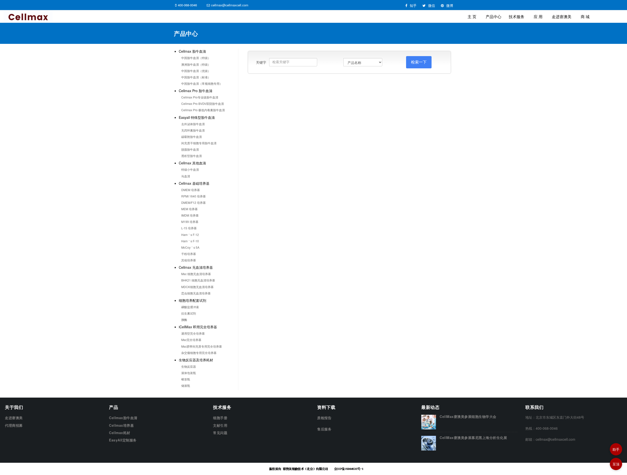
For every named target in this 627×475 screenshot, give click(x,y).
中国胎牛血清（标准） (196, 77)
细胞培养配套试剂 (192, 300)
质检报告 (324, 417)
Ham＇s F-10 (190, 241)
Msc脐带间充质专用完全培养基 (201, 346)
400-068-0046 (187, 5)
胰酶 (184, 319)
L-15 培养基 (189, 228)
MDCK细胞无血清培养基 (197, 287)
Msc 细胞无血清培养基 (196, 274)
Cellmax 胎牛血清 (192, 51)
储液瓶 (185, 385)
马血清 (185, 176)
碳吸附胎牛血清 (191, 136)
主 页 (472, 16)
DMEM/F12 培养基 (193, 202)
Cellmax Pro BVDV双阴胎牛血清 (202, 103)
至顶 (616, 464)
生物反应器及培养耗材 (196, 359)
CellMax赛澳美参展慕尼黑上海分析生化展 (473, 437)
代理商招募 (14, 425)
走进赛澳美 (561, 16)
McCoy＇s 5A (190, 247)
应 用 (538, 16)
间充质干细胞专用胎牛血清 (199, 143)
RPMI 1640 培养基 (193, 196)
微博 (449, 5)
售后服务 (324, 428)
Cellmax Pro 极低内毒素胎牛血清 (203, 110)
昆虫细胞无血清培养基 (196, 293)
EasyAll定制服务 (123, 440)
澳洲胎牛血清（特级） (196, 64)
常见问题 (220, 432)
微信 (431, 5)
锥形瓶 (185, 379)
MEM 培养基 (189, 209)
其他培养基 (188, 260)
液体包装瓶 (188, 373)
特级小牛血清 (190, 169)
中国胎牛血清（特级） (196, 58)
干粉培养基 (188, 254)
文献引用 (220, 425)
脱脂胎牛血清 (190, 149)
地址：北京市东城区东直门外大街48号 (554, 417)
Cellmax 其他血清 (192, 162)
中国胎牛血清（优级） (196, 71)
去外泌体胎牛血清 (193, 124)
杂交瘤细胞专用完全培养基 (199, 353)
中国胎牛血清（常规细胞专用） (201, 83)
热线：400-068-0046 (541, 428)
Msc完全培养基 (191, 340)
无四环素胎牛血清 (193, 130)
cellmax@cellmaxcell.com (229, 5)
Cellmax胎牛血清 (123, 417)
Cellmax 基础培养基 (194, 183)
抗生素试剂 (188, 313)
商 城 (585, 16)
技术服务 (516, 16)
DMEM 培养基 (190, 190)
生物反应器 (188, 366)
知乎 (413, 5)
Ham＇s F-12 (190, 234)
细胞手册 (220, 417)
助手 (616, 449)
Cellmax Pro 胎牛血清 (195, 90)
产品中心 (493, 16)
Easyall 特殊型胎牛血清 (197, 117)
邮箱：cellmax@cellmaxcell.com (550, 439)
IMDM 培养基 (190, 215)
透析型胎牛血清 (191, 156)
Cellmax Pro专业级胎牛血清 (199, 97)
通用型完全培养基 (193, 333)
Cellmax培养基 (121, 425)
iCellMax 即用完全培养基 (198, 326)
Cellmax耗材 (119, 432)
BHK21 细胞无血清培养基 (198, 280)
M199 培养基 (189, 221)
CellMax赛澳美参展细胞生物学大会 (468, 416)
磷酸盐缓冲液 (190, 307)
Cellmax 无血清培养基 (196, 267)
